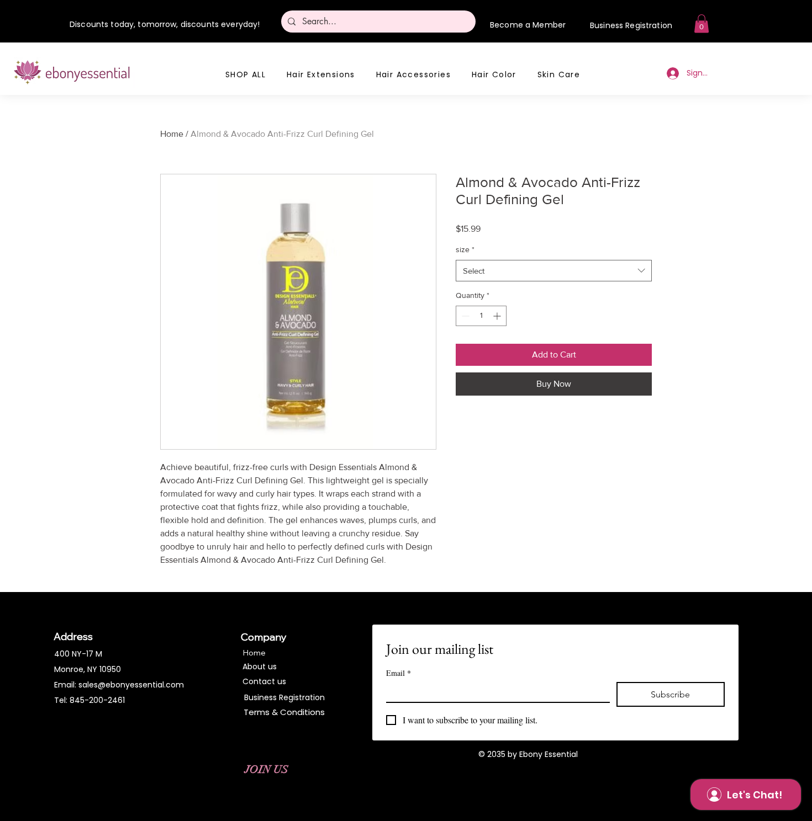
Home (171, 133)
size (465, 249)
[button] (701, 23)
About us (259, 666)
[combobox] (554, 270)
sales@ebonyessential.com (131, 684)
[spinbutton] (481, 316)
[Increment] (498, 316)
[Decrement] (464, 316)
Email (398, 673)
